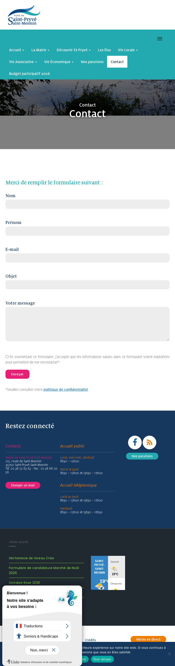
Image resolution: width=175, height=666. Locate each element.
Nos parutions (92, 61)
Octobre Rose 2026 (24, 582)
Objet (11, 276)
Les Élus (104, 50)
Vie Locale (127, 50)
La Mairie (39, 50)
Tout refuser (102, 659)
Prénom (13, 222)
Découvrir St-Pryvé (72, 50)
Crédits (90, 640)
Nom (10, 195)
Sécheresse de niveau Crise (31, 558)
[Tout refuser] (169, 654)
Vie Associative (22, 61)
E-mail (12, 249)
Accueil (15, 50)
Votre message (20, 303)
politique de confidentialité (66, 389)
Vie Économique (57, 61)
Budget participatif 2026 (29, 73)
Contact (117, 61)
